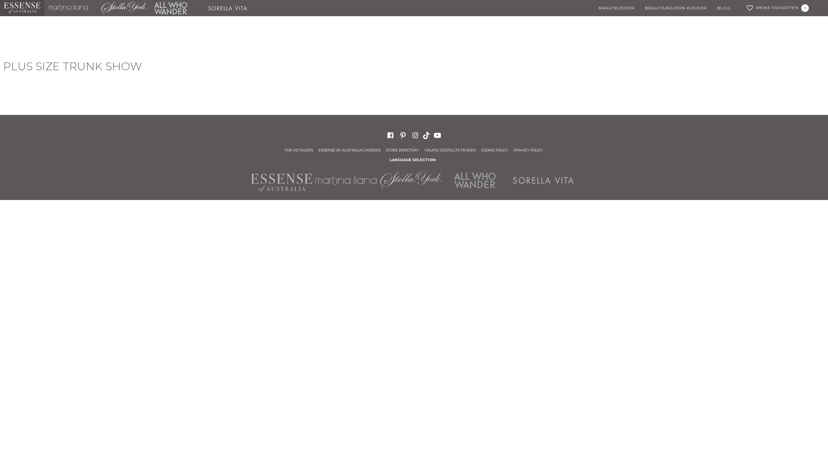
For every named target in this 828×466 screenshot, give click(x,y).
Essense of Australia (22, 8)
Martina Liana (70, 8)
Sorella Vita (229, 8)
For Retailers (299, 150)
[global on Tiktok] (427, 135)
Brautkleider (616, 8)
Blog (724, 8)
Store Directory (402, 150)
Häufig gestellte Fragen (450, 150)
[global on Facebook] (390, 135)
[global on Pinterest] (403, 135)
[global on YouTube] (438, 135)
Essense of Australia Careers (349, 150)
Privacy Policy (528, 150)
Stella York (123, 8)
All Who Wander (171, 8)
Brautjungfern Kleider (676, 8)
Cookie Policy (494, 150)
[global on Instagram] (415, 135)
